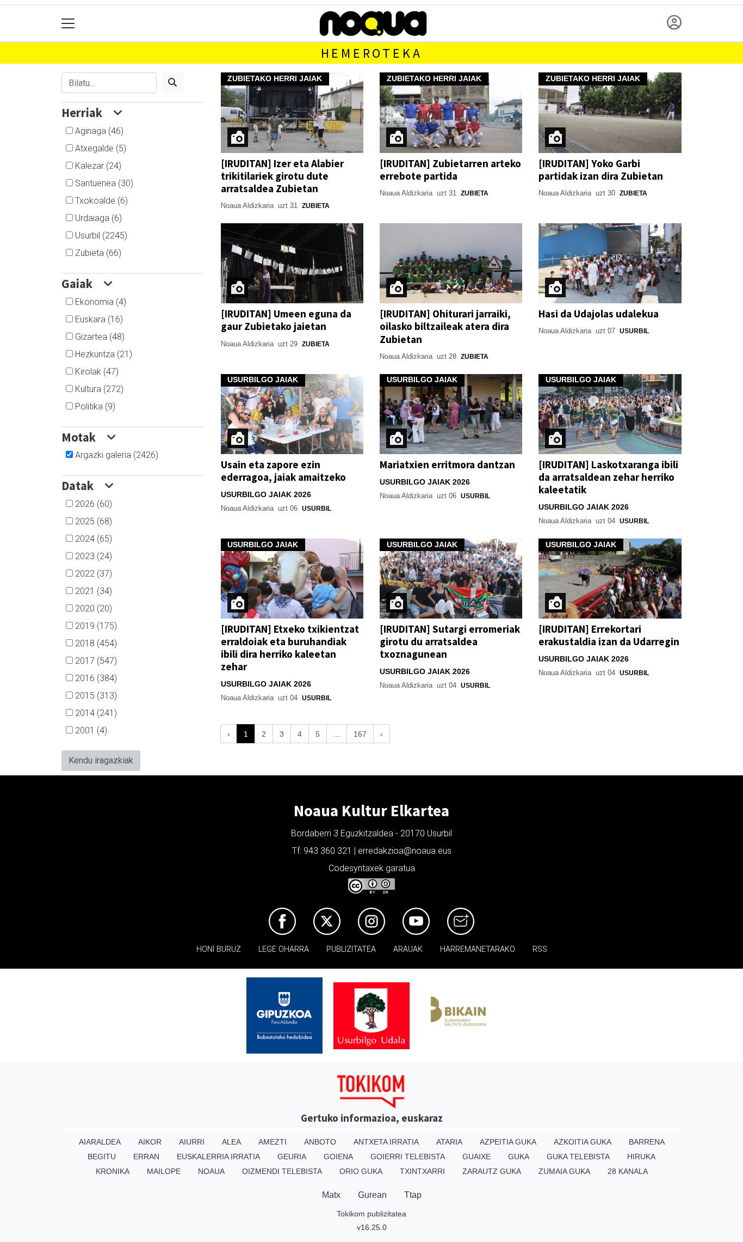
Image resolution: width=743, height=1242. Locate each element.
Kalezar (98, 166)
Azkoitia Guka (582, 1141)
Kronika (112, 1171)
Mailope (164, 1171)
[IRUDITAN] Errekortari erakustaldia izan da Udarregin (608, 635)
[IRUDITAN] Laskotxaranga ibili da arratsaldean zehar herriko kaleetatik (608, 477)
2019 (96, 626)
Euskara (99, 319)
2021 (93, 591)
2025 (93, 521)
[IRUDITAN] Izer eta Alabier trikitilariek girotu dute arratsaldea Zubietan (282, 176)
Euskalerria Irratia (218, 1156)
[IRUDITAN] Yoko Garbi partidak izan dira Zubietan (600, 169)
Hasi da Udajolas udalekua (598, 313)
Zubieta (98, 253)
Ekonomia (100, 302)
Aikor (150, 1141)
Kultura (99, 389)
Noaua (211, 1171)
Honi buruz (218, 949)
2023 (93, 556)
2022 (93, 573)
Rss (540, 949)
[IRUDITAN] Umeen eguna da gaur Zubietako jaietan (286, 320)
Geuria (291, 1156)
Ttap (413, 1195)
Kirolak (97, 371)
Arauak (408, 949)
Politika (95, 406)
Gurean (372, 1195)
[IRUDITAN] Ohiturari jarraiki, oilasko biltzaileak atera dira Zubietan (445, 326)
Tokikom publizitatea (371, 1213)
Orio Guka (360, 1171)
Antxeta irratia (386, 1141)
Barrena (647, 1141)
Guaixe (476, 1156)
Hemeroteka (372, 53)
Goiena (338, 1156)
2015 (96, 695)
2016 (96, 678)
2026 (93, 504)
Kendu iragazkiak (101, 760)
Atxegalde (100, 148)
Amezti (272, 1141)
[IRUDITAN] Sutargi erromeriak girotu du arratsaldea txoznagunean (450, 641)
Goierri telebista (407, 1156)
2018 (96, 643)
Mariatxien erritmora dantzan (447, 464)
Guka (518, 1156)
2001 (91, 730)
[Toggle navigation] (68, 23)
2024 (93, 539)
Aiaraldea (100, 1141)
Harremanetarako (477, 949)
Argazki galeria (116, 455)
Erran (146, 1156)
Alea (231, 1141)
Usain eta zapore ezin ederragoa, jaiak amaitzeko (283, 471)
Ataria (449, 1141)
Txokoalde (101, 200)
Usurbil (101, 235)
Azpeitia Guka (508, 1141)
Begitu (102, 1156)
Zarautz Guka (491, 1171)
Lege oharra (283, 949)
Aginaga (99, 131)
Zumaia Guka (564, 1171)
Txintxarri (422, 1171)
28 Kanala (628, 1171)
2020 (93, 608)
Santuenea (104, 183)
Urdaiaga (98, 218)
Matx (331, 1195)
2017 (96, 661)
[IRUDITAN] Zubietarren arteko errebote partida (450, 169)
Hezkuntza (103, 354)
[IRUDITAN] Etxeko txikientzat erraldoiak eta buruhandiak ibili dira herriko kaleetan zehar (290, 647)
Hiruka (641, 1156)
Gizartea (100, 337)
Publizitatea (351, 949)
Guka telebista (578, 1156)
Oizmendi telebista (282, 1171)
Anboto (320, 1141)
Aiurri (192, 1141)
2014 (96, 713)
